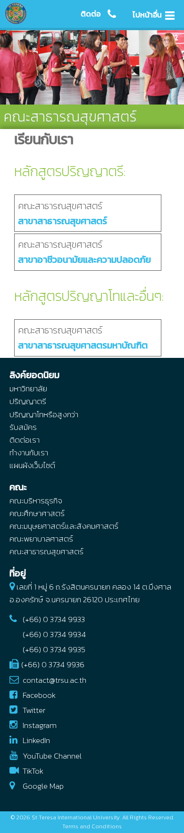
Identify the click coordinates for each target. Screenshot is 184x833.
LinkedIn (36, 740)
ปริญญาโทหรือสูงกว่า (43, 414)
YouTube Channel (52, 756)
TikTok (33, 771)
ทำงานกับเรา (28, 452)
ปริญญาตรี (27, 401)
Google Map (43, 786)
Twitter (34, 710)
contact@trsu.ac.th (54, 680)
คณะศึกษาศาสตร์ (37, 513)
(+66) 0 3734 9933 (54, 619)
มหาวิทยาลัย (28, 388)
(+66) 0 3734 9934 (54, 634)
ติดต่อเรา (24, 440)
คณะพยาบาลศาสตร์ (41, 539)
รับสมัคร (23, 427)
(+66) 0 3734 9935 (54, 649)
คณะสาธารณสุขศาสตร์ (62, 213)
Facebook (39, 695)
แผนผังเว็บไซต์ (32, 465)
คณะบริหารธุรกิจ (35, 500)
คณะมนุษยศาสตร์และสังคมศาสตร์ (63, 526)
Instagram (40, 725)
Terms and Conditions (92, 826)
